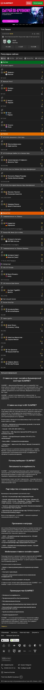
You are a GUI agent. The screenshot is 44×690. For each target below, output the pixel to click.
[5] (30, 24)
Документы (35, 632)
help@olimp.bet (8, 665)
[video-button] (42, 280)
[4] (27, 24)
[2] (20, 24)
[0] (13, 24)
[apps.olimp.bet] (5, 640)
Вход (28, 3)
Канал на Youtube (9, 672)
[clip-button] (2, 69)
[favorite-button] (32, 34)
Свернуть (4, 626)
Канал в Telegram (26, 665)
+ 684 (37, 34)
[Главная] (7, 3)
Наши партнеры (24, 632)
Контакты (14, 632)
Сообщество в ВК (26, 668)
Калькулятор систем (12, 635)
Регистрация (38, 3)
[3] (23, 24)
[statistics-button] (34, 34)
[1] (17, 24)
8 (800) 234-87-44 (9, 668)
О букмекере (5, 632)
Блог (2, 635)
